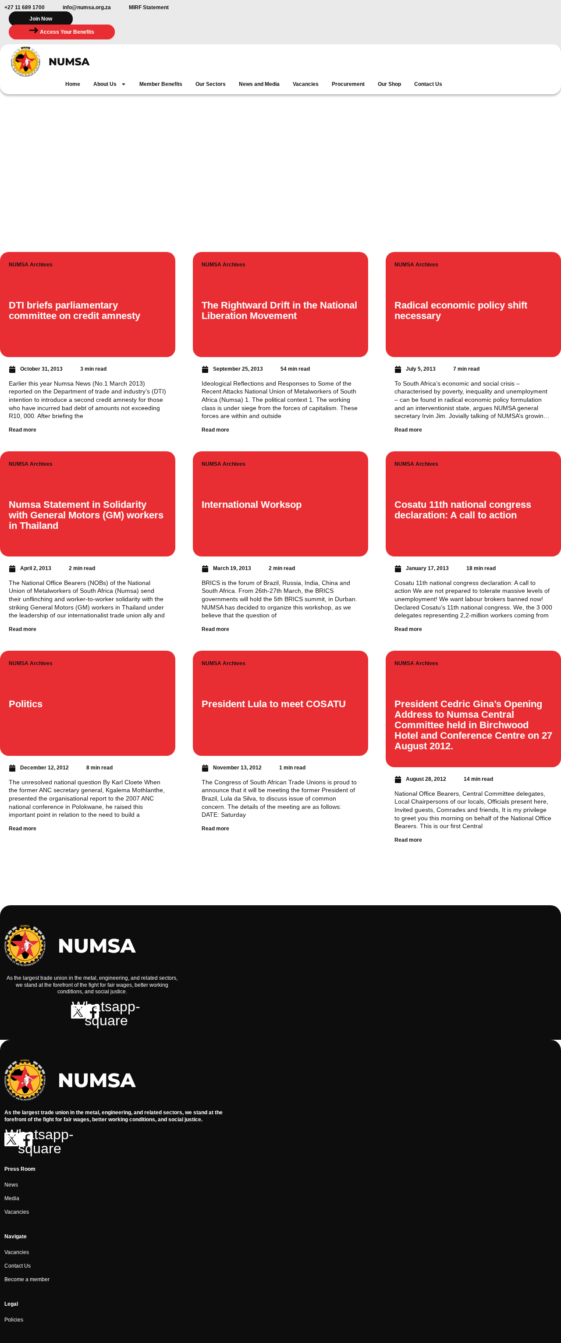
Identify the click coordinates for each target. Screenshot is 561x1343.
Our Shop (389, 84)
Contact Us (428, 84)
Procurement (348, 84)
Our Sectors (210, 84)
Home (72, 84)
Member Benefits (160, 84)
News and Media (259, 84)
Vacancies (306, 84)
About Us (105, 84)
